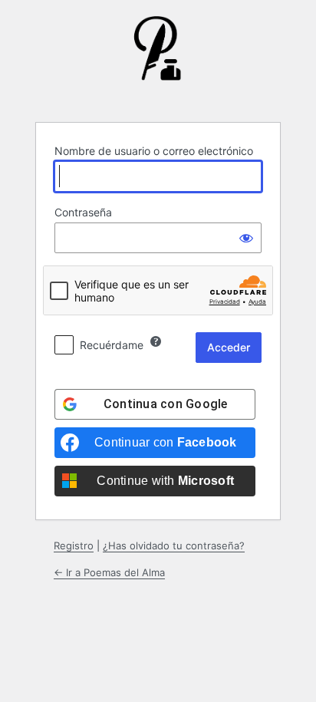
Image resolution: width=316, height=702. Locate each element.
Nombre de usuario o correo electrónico (153, 150)
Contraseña (83, 212)
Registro (74, 545)
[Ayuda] (155, 341)
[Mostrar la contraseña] (246, 237)
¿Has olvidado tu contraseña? (174, 545)
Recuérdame (111, 344)
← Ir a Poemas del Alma (109, 572)
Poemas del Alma (158, 60)
